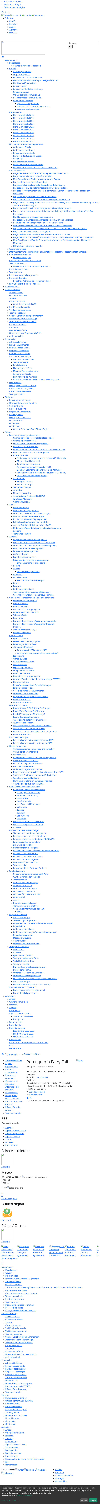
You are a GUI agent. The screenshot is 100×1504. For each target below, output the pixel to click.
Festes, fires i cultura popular (18, 1383)
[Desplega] (19, 1055)
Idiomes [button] (9, 18)
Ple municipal (11, 1275)
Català (12, 21)
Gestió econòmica (13, 1284)
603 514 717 (42, 1077)
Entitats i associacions (15, 1368)
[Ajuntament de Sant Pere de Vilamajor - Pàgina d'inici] (23, 47)
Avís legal (59, 1478)
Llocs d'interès (12, 1418)
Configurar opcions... (10, 1500)
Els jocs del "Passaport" (16, 1409)
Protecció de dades (14, 1307)
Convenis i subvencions (16, 1290)
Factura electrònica (14, 1351)
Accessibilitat (61, 1481)
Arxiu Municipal (12, 1357)
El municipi (12, 1054)
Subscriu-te (6, 1220)
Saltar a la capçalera (13, 1)
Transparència (12, 1302)
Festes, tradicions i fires (16, 1415)
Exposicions (10, 1441)
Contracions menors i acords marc (21, 1293)
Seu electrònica (12, 1316)
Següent (13, 1198)
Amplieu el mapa (37, 1091)
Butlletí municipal (13, 1453)
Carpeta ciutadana (13, 1345)
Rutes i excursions (13, 1406)
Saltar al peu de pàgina (14, 7)
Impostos (9, 1348)
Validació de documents (16, 1331)
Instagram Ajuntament (22, 1254)
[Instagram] (38, 15)
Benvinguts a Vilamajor (16, 1398)
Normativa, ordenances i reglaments (22, 1278)
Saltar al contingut (12, 4)
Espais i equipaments (15, 1366)
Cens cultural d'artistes (15, 1374)
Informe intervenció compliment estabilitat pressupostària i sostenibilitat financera (43, 1287)
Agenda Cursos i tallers (16, 1444)
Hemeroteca (11, 1464)
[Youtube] (27, 15)
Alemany (13, 29)
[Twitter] (5, 15)
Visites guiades (12, 1412)
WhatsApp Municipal (14, 1432)
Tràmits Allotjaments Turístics (19, 1342)
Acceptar (93, 1500)
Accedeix (5, 1166)
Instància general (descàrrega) (19, 1339)
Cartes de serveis (13, 1325)
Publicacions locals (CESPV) (17, 1386)
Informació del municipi (16, 1377)
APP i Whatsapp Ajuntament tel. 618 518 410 (57, 1251)
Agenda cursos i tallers (15, 1130)
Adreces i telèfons (32, 1054)
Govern (8, 1273)
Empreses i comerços (15, 1371)
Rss (7, 1462)
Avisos (8, 1139)
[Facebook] (16, 15)
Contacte (5, 12)
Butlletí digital (11, 1450)
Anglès (12, 27)
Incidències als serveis (15, 1328)
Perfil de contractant (14, 1299)
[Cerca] (70, 46)
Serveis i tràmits (8, 1313)
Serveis (8, 1322)
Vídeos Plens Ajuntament (7, 1254)
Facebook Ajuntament (38, 1254)
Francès (12, 32)
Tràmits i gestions (13, 1334)
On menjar (10, 1421)
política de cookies (24, 1495)
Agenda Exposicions (14, 1133)
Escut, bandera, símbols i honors (20, 1310)
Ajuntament (6, 1267)
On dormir (10, 1424)
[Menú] (2, 57)
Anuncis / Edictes (13, 1281)
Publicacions (11, 1145)
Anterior (5, 1198)
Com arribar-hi (36, 1094)
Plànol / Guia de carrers (16, 1389)
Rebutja (84, 1500)
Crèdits (58, 1469)
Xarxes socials (11, 1447)
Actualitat (5, 1427)
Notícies (9, 1142)
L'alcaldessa (10, 1270)
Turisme (5, 1395)
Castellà (12, 24)
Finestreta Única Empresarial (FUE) (21, 1354)
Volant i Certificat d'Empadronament (22, 1337)
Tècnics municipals (14, 1296)
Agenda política (12, 1136)
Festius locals (11, 1092)
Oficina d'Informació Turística (19, 1400)
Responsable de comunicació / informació (24, 1459)
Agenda (8, 1127)
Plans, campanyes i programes (19, 1305)
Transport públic (13, 1113)
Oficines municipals (14, 1319)
